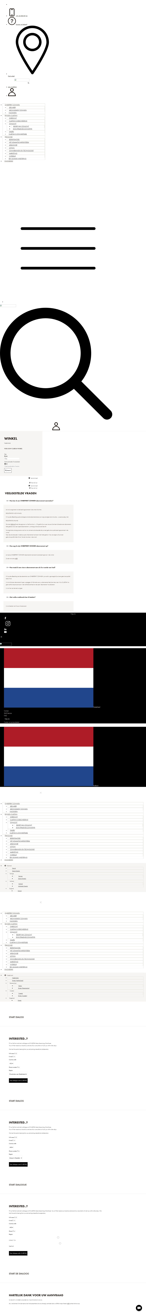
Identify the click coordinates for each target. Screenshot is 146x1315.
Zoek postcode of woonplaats (12, 462)
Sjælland (11, 1246)
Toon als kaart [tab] (34, 478)
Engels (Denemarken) (23, 988)
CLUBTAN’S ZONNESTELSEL (18, 134)
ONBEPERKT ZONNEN (12, 804)
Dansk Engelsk (16, 871)
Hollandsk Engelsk (23, 886)
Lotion (12, 847)
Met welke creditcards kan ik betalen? (22, 597)
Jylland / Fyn (12, 1240)
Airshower (14, 844)
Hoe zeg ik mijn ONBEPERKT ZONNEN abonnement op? (29, 546)
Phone (10, 1231)
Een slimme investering (17, 159)
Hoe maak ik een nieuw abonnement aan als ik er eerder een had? (32, 567)
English (20, 891)
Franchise (8, 836)
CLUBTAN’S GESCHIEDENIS (19, 820)
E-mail (10, 1056)
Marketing (14, 852)
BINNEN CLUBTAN (11, 814)
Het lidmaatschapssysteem (20, 841)
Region (11, 1070)
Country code (12, 1059)
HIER (16, 558)
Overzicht (14, 817)
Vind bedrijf (8, 161)
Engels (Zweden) (22, 996)
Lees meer (13, 806)
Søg (5, 454)
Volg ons (7, 719)
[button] (38, 501)
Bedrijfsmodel (15, 838)
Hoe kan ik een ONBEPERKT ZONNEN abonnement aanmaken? (31, 501)
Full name (11, 1053)
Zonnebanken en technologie (21, 151)
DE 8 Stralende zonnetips (22, 129)
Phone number (13, 1067)
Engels (19, 1000)
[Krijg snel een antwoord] (139, 1308)
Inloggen (14, 811)
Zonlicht (13, 822)
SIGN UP (13, 524)
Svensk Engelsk (22, 878)
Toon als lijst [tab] (34, 483)
